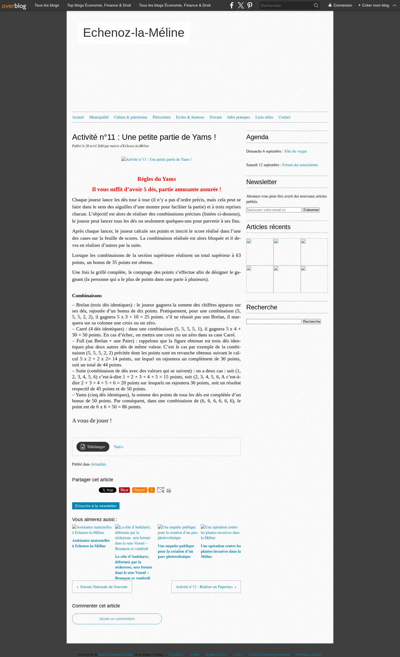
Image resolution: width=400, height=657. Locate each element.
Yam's (118, 446)
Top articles (176, 654)
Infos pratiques (238, 117)
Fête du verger (296, 151)
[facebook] (231, 5)
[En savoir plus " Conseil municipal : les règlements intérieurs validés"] (287, 279)
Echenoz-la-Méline (133, 32)
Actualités (98, 464)
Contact (284, 117)
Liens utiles (264, 117)
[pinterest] (249, 5)
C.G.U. (237, 654)
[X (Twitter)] (240, 5)
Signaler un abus (216, 654)
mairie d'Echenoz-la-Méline (115, 654)
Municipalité (99, 117)
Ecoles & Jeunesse (190, 117)
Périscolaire (162, 117)
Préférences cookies (308, 654)
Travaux (216, 117)
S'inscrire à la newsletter (96, 506)
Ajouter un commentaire (117, 619)
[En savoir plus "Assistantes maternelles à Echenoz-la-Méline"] (259, 252)
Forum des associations (300, 164)
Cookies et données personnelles (269, 654)
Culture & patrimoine (130, 117)
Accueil (78, 117)
